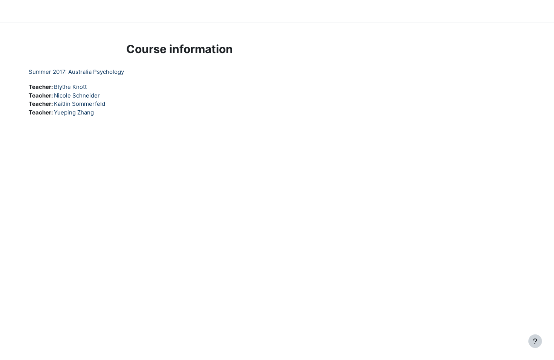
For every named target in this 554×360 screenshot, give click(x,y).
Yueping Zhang (74, 112)
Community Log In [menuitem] (100, 11)
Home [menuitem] (62, 11)
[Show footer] (535, 341)
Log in (540, 11)
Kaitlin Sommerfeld (79, 103)
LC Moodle (24, 11)
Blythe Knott (70, 86)
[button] (472, 11)
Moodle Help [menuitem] (147, 11)
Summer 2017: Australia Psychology (76, 71)
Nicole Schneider (77, 95)
